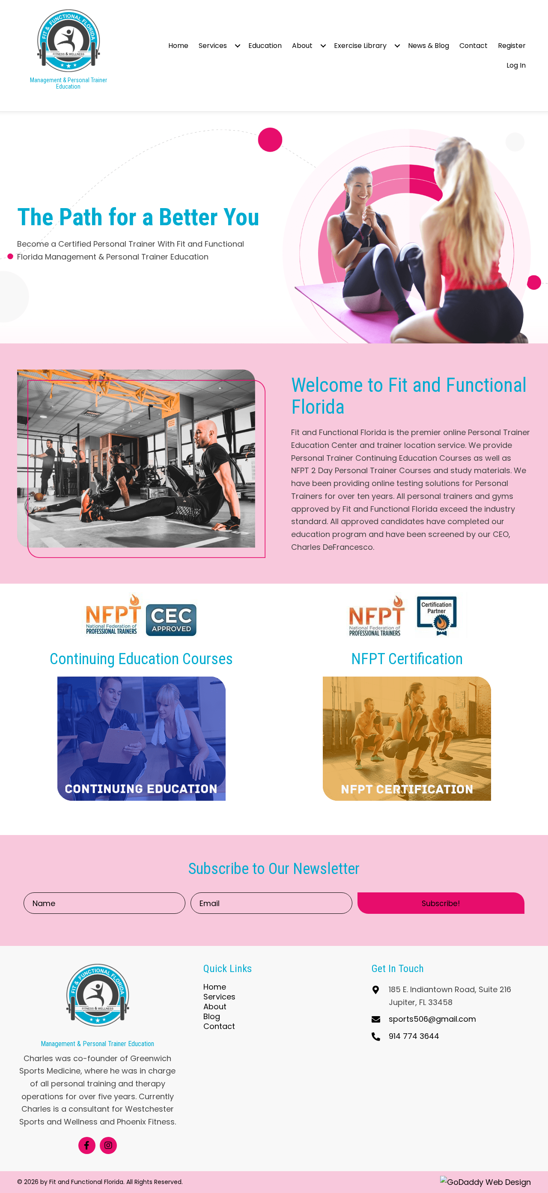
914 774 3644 (414, 1036)
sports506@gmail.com (432, 1019)
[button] (237, 45)
